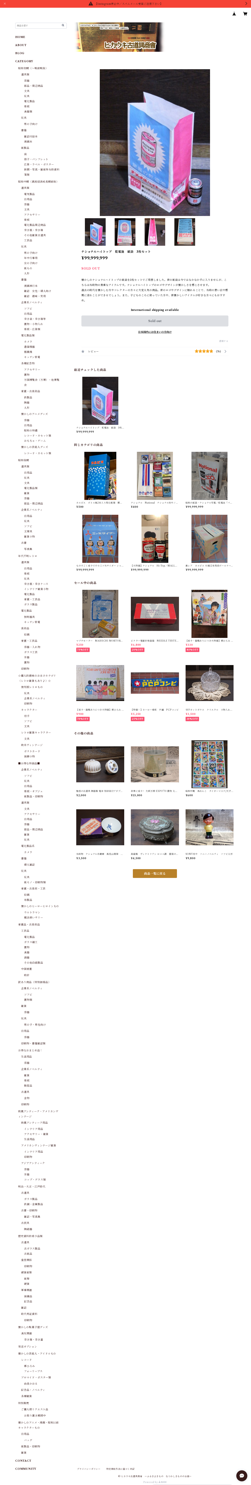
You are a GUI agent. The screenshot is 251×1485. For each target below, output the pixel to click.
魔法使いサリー (33, 917)
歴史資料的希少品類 (30, 1236)
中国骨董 (26, 969)
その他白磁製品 (33, 962)
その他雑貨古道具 (35, 235)
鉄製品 (28, 397)
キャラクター (29, 709)
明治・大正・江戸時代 (31, 1186)
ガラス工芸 (31, 652)
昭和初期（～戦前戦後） (33, 68)
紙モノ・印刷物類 (35, 882)
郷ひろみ (29, 1366)
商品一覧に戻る (155, 873)
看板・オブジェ (33, 791)
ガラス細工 (31, 942)
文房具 (28, 531)
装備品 (28, 1296)
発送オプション (27, 1346)
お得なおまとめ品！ (30, 1050)
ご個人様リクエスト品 (34, 1409)
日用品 (28, 199)
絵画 (27, 634)
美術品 (25, 628)
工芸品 (28, 240)
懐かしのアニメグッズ (34, 414)
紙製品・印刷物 (33, 796)
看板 (27, 106)
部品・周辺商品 (33, 86)
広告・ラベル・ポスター (39, 164)
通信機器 (29, 346)
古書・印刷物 (29, 1210)
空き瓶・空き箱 (33, 230)
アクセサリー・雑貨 (36, 1134)
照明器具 (29, 617)
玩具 (27, 96)
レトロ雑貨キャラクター (36, 732)
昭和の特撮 (31, 430)
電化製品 (29, 101)
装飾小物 (29, 756)
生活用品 (26, 1056)
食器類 (28, 111)
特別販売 (23, 1403)
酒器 (27, 957)
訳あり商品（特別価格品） (34, 982)
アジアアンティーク (33, 1163)
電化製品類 (28, 335)
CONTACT (23, 1460)
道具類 (25, 74)
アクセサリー (32, 214)
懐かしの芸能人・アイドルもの (37, 1353)
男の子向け (31, 124)
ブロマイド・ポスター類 (36, 1377)
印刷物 (25, 668)
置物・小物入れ (33, 324)
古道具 (25, 1092)
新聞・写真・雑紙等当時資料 (41, 169)
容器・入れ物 (32, 647)
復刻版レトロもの (32, 687)
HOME (20, 37)
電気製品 (29, 194)
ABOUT (21, 45)
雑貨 (27, 493)
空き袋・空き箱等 (35, 319)
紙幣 (27, 1278)
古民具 (25, 1223)
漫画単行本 (31, 286)
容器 (27, 80)
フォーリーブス (33, 1371)
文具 (27, 91)
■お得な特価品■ (29, 763)
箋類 (27, 174)
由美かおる (31, 1383)
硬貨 (27, 1284)
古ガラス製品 (32, 1248)
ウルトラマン (32, 912)
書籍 (24, 130)
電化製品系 (28, 846)
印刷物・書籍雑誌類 (33, 1043)
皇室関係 (26, 1260)
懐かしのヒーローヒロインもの (40, 906)
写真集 (28, 549)
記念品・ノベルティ (33, 1390)
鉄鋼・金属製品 (33, 1204)
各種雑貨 (26, 1396)
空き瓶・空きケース (36, 584)
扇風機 (28, 352)
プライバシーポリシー (89, 1469)
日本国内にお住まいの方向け (155, 332)
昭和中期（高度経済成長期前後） (38, 181)
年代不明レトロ (27, 556)
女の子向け (31, 263)
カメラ (28, 341)
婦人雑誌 (29, 864)
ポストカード (32, 751)
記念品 (28, 1301)
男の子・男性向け (35, 1024)
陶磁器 (28, 1229)
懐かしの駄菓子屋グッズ (33, 1327)
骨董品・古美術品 (29, 924)
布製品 (28, 900)
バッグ (28, 1440)
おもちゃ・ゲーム (35, 440)
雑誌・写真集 (32, 1216)
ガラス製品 (31, 604)
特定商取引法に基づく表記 (120, 1469)
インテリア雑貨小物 (36, 589)
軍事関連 (26, 1290)
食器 (27, 952)
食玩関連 (26, 1333)
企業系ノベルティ (31, 302)
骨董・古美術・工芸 (33, 888)
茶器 (27, 657)
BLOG (19, 53)
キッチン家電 (32, 357)
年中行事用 (31, 258)
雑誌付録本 (31, 136)
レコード (26, 1359)
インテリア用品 (33, 1129)
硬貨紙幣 (26, 1272)
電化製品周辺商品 (35, 225)
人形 (27, 273)
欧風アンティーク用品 (34, 1122)
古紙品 (28, 1253)
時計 (27, 975)
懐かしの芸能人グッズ (34, 447)
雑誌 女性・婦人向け (37, 291)
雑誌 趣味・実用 (35, 296)
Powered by (151, 1482)
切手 (27, 716)
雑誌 (24, 1307)
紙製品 (25, 148)
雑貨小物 (29, 536)
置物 (27, 374)
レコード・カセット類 (37, 435)
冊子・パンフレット (36, 159)
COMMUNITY (25, 1469)
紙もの (28, 268)
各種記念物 (28, 363)
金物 (27, 1098)
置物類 (28, 999)
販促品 (28, 1085)
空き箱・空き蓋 (33, 1339)
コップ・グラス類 (35, 1179)
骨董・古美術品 (30, 391)
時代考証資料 (29, 1314)
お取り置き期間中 (35, 1415)
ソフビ (28, 308)
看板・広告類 (32, 329)
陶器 (27, 402)
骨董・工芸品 (32, 599)
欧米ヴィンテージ (32, 745)
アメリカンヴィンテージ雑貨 (38, 1145)
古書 (24, 542)
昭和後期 (23, 460)
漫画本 (28, 141)
